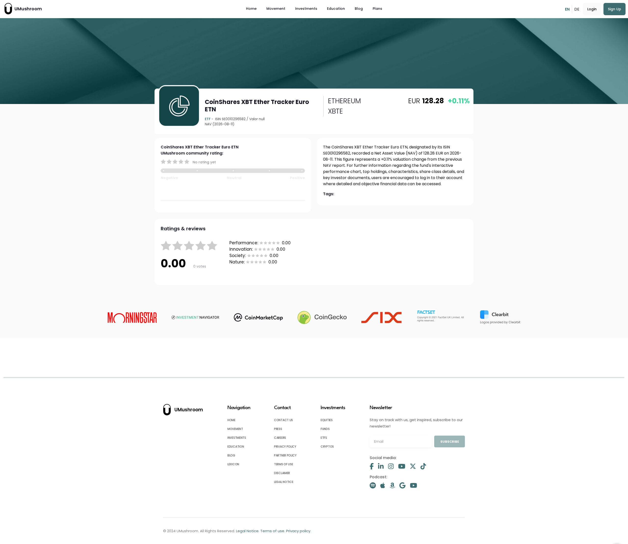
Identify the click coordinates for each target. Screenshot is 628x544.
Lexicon (233, 464)
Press (278, 429)
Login (592, 9)
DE (576, 9)
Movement (275, 8)
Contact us (283, 420)
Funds (325, 429)
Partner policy (285, 455)
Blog (359, 8)
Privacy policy (285, 446)
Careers (280, 438)
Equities (327, 420)
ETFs (324, 438)
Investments (306, 8)
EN (567, 9)
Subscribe (449, 441)
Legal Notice (283, 482)
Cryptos (327, 446)
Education (336, 8)
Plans (377, 8)
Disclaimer (282, 473)
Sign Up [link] (614, 9)
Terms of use (283, 464)
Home (251, 8)
